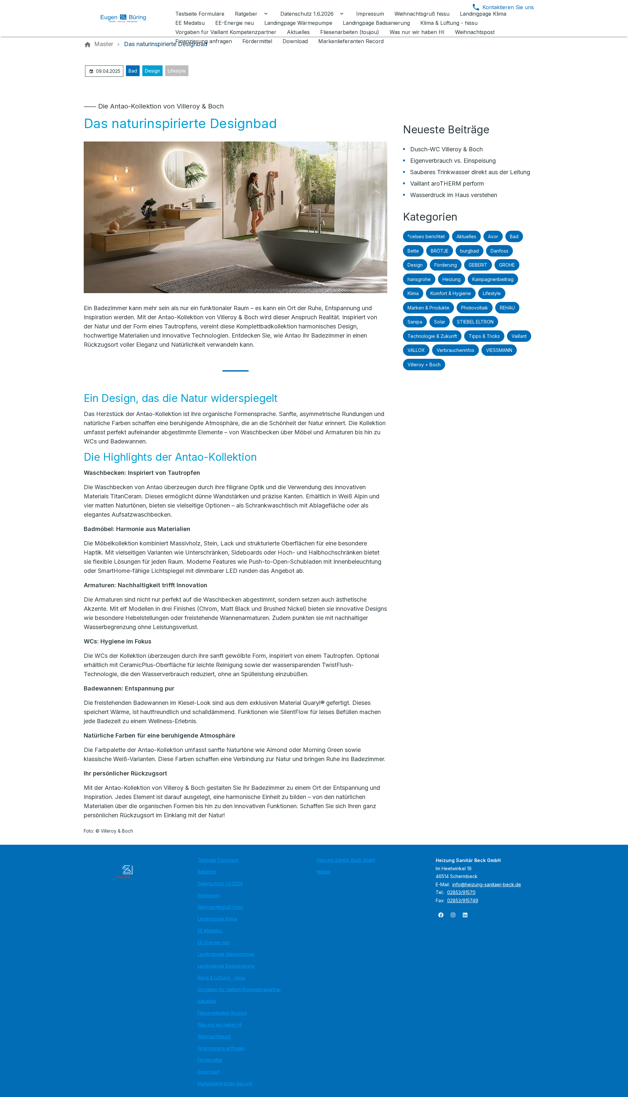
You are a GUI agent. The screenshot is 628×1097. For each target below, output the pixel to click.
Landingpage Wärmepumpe (226, 954)
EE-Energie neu (214, 942)
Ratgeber (207, 871)
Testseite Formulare (218, 860)
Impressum (209, 895)
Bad (133, 71)
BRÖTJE (439, 251)
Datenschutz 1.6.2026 (220, 883)
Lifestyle (177, 71)
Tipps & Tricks (484, 336)
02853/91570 (461, 892)
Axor (493, 236)
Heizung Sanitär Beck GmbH (346, 860)
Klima (413, 293)
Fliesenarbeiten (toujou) (222, 1013)
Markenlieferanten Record (225, 1083)
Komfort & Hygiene (450, 293)
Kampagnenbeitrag (493, 279)
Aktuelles (466, 236)
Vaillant (519, 336)
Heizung (452, 279)
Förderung (445, 265)
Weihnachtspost (214, 1036)
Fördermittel (210, 1060)
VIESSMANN (499, 350)
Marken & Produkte (428, 307)
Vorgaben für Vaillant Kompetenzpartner (239, 989)
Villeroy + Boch (424, 364)
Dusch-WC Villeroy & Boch (446, 149)
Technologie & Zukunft (432, 336)
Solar (439, 321)
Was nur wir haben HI (220, 1024)
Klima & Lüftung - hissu (221, 977)
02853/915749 (462, 900)
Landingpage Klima (217, 919)
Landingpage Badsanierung (226, 966)
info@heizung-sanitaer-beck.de (486, 884)
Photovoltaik (474, 307)
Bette (413, 251)
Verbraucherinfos (455, 350)
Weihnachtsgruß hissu (220, 907)
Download (208, 1071)
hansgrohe (419, 279)
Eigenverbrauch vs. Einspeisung (453, 160)
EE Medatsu (210, 930)
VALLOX (416, 350)
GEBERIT (478, 265)
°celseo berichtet (426, 236)
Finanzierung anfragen (221, 1048)
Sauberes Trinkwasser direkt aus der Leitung (470, 172)
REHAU (507, 307)
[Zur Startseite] (128, 18)
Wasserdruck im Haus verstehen (453, 194)
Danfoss (499, 251)
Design (152, 71)
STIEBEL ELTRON (475, 321)
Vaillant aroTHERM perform (447, 183)
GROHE (507, 265)
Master (324, 871)
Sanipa (415, 321)
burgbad (469, 251)
